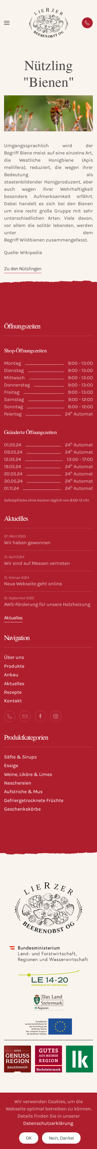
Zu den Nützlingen (22, 269)
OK (29, 1138)
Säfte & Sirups (20, 757)
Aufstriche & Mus (23, 791)
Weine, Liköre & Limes (28, 774)
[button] (6, 23)
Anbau (11, 675)
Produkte (14, 666)
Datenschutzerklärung (48, 1123)
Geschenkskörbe (22, 809)
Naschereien (17, 783)
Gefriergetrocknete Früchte (33, 800)
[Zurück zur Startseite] (48, 23)
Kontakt (13, 701)
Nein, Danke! (61, 1138)
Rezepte (13, 692)
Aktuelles (13, 618)
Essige (11, 765)
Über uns (14, 657)
